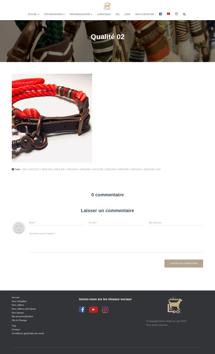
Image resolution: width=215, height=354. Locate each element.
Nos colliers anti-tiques (24, 308)
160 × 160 (117, 169)
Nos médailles (19, 301)
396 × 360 (65, 169)
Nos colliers (18, 305)
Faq (14, 325)
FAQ (117, 14)
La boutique (104, 14)
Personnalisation (80, 14)
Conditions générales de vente (28, 333)
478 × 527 (155, 169)
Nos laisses (18, 312)
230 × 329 (104, 169)
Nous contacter (144, 14)
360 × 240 (78, 169)
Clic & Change (19, 320)
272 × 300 (40, 169)
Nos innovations (53, 14)
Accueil (32, 14)
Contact (16, 329)
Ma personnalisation (22, 316)
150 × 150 (27, 169)
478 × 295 (53, 169)
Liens (127, 14)
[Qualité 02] (52, 117)
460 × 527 (91, 169)
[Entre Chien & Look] (107, 6)
